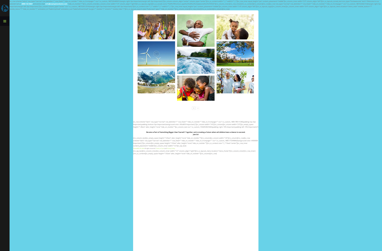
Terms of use (160, 148)
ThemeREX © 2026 (138, 148)
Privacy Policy (171, 148)
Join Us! (196, 134)
